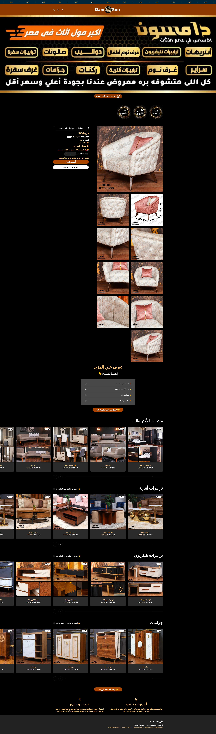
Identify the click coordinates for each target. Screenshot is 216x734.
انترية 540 (108, 465)
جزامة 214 (108, 667)
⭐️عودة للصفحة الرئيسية (108, 689)
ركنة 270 (33, 465)
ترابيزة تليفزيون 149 (108, 599)
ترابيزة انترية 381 (33, 532)
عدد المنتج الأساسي (83, 153)
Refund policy (159, 727)
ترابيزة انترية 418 (70, 532)
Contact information (114, 727)
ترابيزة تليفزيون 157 (33, 599)
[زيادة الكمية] (66, 154)
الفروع (168, 2)
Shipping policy (126, 727)
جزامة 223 (145, 667)
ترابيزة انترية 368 (108, 532)
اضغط (201, 2)
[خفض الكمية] (73, 154)
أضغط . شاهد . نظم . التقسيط (71, 167)
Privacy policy (149, 727)
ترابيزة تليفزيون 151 (70, 599)
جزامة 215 (71, 667)
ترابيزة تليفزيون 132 (145, 599)
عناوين (185, 2)
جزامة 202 (34, 667)
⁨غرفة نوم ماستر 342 (145, 465)
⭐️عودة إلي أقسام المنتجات (108, 409)
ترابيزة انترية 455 (145, 532)
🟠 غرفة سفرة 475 (70, 465)
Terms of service (138, 727)
